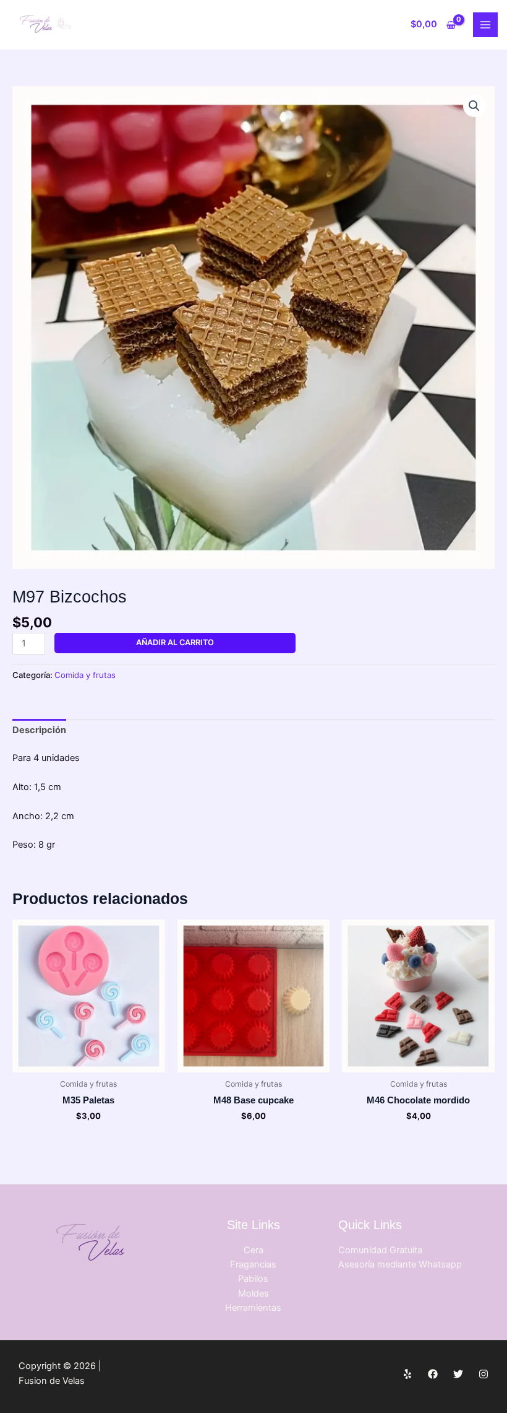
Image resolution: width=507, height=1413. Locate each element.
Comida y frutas (85, 675)
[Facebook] (433, 1374)
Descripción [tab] (39, 730)
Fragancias (253, 1264)
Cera (253, 1250)
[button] (474, 106)
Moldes (253, 1293)
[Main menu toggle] (485, 24)
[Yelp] (407, 1374)
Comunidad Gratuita (380, 1250)
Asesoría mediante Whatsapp (400, 1264)
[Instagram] (483, 1374)
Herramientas (253, 1307)
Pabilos (253, 1278)
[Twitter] (458, 1374)
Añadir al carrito (175, 642)
